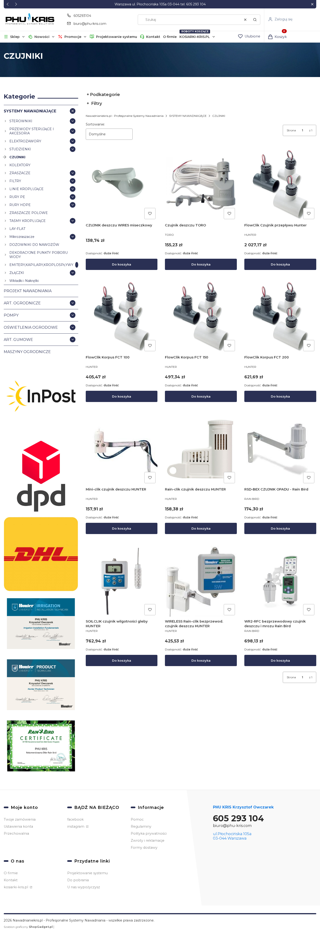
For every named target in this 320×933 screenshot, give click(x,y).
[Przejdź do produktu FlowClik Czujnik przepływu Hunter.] (280, 185)
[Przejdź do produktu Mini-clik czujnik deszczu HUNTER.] (122, 449)
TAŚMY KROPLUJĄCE (27, 221)
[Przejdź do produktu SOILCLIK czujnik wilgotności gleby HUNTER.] (122, 581)
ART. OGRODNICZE (22, 303)
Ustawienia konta (18, 826)
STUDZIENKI (20, 149)
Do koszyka (121, 264)
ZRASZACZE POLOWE (28, 213)
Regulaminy (141, 826)
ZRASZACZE (19, 173)
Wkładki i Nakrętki (24, 281)
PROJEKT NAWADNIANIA (28, 291)
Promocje (72, 37)
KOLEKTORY (19, 165)
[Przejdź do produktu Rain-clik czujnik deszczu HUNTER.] (201, 449)
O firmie (170, 37)
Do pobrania (78, 880)
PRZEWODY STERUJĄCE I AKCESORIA (31, 131)
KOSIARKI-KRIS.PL (194, 37)
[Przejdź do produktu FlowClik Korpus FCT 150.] (201, 317)
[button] (312, 4)
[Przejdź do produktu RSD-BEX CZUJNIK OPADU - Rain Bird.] (280, 449)
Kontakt (153, 37)
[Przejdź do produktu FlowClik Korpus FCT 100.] (122, 317)
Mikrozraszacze (21, 237)
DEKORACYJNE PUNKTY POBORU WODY (38, 255)
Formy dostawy (144, 847)
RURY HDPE (20, 205)
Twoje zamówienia (20, 819)
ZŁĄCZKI (16, 273)
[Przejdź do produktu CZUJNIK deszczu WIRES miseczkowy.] (122, 185)
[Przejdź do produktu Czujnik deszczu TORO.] (201, 185)
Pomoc (137, 819)
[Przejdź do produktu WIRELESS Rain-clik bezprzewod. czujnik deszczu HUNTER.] (201, 581)
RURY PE (17, 197)
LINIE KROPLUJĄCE (26, 189)
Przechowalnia (16, 833)
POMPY (11, 315)
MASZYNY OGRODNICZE (27, 352)
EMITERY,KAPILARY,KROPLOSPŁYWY (41, 265)
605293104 (82, 16)
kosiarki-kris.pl (16, 887)
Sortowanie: (95, 124)
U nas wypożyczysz (83, 887)
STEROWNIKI (20, 121)
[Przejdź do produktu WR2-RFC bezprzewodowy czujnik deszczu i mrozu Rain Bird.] (280, 581)
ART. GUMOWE (18, 339)
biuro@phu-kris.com (90, 24)
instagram (76, 826)
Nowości (41, 37)
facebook (75, 819)
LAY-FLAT (17, 229)
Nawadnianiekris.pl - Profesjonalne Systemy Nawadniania (125, 116)
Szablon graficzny (28, 927)
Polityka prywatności (149, 833)
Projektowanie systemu (116, 37)
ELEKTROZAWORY (25, 141)
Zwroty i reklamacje (147, 840)
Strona (291, 130)
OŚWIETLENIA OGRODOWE (31, 327)
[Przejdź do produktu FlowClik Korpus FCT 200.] (280, 317)
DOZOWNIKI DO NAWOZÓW (34, 245)
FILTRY (15, 181)
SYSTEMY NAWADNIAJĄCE (30, 111)
